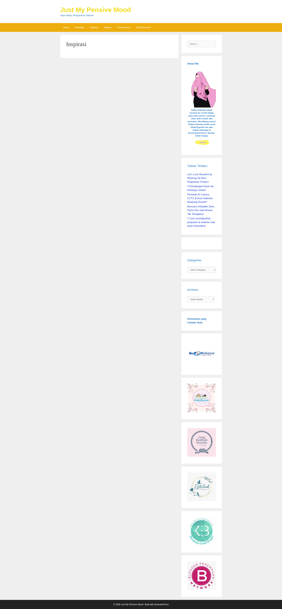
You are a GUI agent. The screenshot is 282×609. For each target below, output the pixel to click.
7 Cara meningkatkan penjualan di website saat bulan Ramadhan (201, 222)
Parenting (79, 27)
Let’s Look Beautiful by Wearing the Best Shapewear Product (199, 178)
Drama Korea (123, 27)
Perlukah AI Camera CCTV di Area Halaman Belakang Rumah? (200, 198)
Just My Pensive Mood (95, 10)
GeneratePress (161, 604)
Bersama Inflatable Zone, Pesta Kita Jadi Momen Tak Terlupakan (201, 210)
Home (66, 27)
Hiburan (107, 27)
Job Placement (143, 27)
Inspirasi (94, 27)
